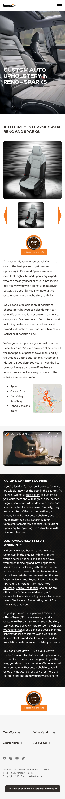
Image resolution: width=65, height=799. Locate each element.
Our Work (9, 732)
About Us (40, 742)
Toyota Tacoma (38, 579)
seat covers (33, 494)
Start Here (33, 245)
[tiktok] (23, 758)
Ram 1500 (37, 583)
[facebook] (4, 758)
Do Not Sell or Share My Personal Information (32, 788)
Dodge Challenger (27, 587)
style (15, 329)
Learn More (11, 742)
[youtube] (17, 758)
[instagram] (10, 758)
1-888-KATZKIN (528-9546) (18, 772)
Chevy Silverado (19, 583)
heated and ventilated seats (33, 324)
